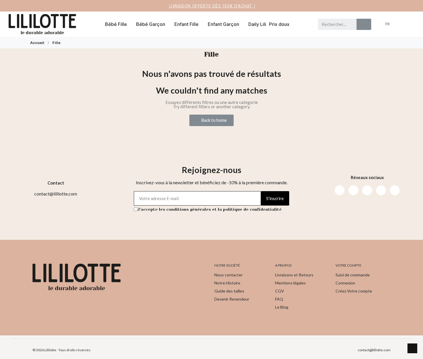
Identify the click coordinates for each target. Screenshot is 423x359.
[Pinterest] (381, 190)
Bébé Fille (116, 24)
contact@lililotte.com (374, 350)
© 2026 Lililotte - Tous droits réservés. (62, 350)
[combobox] (335, 24)
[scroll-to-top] (412, 348)
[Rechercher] (364, 24)
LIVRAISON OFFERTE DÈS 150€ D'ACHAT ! (212, 5)
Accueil (37, 42)
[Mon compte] (399, 24)
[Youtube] (367, 190)
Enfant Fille (186, 24)
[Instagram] (353, 190)
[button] (409, 24)
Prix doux (279, 24)
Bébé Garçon (150, 24)
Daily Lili (257, 24)
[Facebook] (339, 190)
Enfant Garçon (223, 24)
